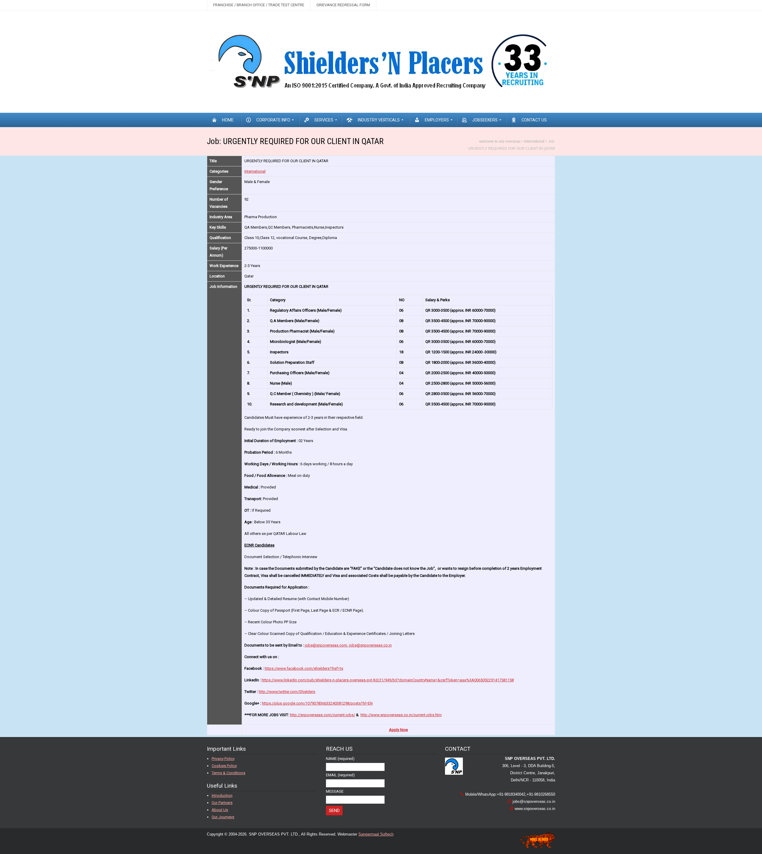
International (255, 171)
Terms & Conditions (228, 773)
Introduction (222, 795)
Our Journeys (223, 817)
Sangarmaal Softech (376, 834)
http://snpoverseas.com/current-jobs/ (322, 715)
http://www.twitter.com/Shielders (287, 691)
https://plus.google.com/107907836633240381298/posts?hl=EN (317, 703)
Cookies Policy (224, 766)
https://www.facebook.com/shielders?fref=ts (304, 668)
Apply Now (398, 729)
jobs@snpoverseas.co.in (370, 645)
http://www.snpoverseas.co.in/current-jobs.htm (401, 715)
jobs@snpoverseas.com (326, 645)
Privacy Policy (223, 758)
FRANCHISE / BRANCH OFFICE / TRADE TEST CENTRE (258, 5)
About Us (220, 810)
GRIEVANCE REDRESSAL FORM (343, 5)
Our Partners (222, 802)
